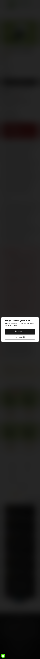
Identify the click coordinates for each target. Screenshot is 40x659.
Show (3, 656)
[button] (20, 331)
